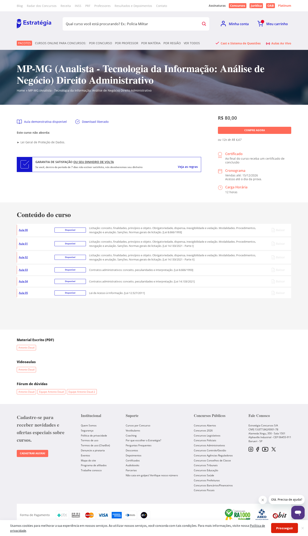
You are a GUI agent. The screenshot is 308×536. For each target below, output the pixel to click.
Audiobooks (132, 465)
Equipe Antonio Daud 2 (82, 392)
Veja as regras (188, 166)
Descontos (132, 450)
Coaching (131, 435)
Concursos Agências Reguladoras (213, 455)
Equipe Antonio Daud (51, 392)
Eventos (85, 455)
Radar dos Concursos (42, 6)
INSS (78, 6)
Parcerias (131, 470)
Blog (20, 6)
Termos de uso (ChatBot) (95, 445)
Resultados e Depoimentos (133, 6)
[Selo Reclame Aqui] (237, 515)
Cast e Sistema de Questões (241, 43)
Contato (161, 6)
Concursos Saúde (204, 475)
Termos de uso (89, 440)
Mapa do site (88, 460)
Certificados (133, 460)
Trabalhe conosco (91, 470)
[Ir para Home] (34, 24)
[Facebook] (257, 449)
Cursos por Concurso (138, 425)
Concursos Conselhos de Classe (212, 460)
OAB (270, 6)
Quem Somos (89, 425)
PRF (87, 6)
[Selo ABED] (262, 515)
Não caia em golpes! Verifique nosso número (152, 475)
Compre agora (254, 130)
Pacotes (24, 43)
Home (21, 90)
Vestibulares (133, 430)
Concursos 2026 (203, 430)
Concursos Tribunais (206, 465)
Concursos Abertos (205, 425)
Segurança (87, 430)
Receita (66, 6)
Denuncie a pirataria (93, 450)
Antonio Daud (26, 347)
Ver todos (192, 43)
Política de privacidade (94, 435)
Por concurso (100, 43)
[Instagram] (250, 449)
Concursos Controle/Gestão (210, 450)
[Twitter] (273, 449)
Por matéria (150, 43)
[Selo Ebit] (279, 515)
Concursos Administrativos (209, 445)
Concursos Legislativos (207, 435)
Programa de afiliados (94, 465)
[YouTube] (265, 449)
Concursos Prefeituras (207, 480)
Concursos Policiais (205, 440)
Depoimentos (133, 455)
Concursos (237, 6)
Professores (102, 6)
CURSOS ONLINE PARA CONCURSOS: (60, 43)
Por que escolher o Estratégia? (143, 440)
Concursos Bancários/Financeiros (213, 485)
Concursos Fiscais (204, 490)
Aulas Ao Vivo (281, 43)
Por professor (126, 43)
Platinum (284, 5)
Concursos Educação (206, 470)
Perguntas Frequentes (138, 445)
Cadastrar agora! (32, 453)
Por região (172, 43)
